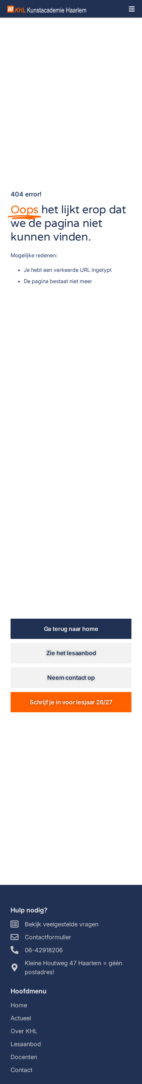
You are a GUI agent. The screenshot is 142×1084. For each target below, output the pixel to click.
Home (19, 1005)
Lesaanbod (26, 1044)
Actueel (21, 1018)
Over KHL (24, 1031)
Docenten (24, 1056)
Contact (21, 1069)
